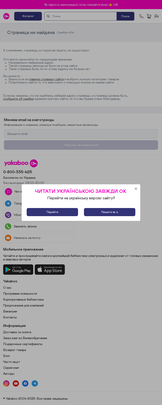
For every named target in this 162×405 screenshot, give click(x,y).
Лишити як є (109, 212)
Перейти (52, 212)
